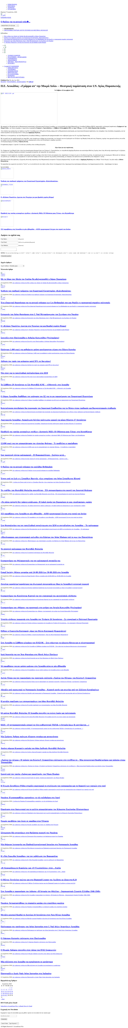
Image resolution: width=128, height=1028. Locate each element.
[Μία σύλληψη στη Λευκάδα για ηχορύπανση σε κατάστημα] (3, 958)
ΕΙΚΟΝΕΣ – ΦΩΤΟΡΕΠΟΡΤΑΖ (17, 61)
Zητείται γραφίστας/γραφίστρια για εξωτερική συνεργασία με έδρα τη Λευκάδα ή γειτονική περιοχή (45, 584)
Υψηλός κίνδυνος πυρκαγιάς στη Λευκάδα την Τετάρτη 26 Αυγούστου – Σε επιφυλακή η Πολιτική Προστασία (49, 619)
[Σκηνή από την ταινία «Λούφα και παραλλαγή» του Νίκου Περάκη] (3, 770)
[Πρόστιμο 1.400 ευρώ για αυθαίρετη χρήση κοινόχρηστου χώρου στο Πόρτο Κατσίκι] (3, 346)
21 (8, 993)
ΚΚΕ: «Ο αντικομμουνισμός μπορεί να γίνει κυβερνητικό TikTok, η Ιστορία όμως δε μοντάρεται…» (45, 725)
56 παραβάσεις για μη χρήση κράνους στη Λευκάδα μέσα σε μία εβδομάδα (33, 666)
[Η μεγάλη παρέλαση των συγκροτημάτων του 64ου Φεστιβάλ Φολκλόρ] (3, 698)
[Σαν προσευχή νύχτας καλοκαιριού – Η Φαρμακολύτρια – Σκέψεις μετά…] (3, 451)
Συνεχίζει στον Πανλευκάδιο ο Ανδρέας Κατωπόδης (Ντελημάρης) (30, 338)
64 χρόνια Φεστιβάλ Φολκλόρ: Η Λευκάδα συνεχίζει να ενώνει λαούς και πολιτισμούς (38, 713)
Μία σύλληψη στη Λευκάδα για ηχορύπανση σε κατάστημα (27, 962)
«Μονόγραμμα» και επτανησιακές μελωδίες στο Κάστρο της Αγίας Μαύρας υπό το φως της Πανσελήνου (47, 537)
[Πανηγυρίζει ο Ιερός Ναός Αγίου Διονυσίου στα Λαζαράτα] (3, 970)
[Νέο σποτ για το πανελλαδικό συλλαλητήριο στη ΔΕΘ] (3, 369)
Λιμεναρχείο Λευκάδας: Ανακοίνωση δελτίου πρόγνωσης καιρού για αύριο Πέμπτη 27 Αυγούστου (43, 420)
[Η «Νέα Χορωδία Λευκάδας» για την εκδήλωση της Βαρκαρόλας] (3, 853)
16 (12, 991)
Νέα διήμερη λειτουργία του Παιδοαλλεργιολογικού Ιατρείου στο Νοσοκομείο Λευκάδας (39, 844)
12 (5, 991)
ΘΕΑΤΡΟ (3, 81)
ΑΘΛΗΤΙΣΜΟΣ (12, 60)
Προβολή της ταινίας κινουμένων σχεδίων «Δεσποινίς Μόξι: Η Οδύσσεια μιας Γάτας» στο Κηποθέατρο (37, 213)
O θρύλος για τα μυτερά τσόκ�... (15, 22)
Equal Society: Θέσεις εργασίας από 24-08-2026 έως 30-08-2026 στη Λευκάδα (35, 572)
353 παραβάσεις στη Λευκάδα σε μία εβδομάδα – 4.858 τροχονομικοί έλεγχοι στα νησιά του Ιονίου (36, 229)
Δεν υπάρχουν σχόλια (41, 283)
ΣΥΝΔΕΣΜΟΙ (12, 9)
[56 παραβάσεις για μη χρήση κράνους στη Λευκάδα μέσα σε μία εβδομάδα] (3, 663)
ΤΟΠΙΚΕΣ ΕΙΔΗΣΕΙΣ (14, 55)
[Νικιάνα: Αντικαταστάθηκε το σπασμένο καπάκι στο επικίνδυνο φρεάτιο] (3, 899)
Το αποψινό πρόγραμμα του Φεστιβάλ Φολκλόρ (22, 549)
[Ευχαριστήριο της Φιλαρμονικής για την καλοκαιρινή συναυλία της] (3, 557)
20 (7, 993)
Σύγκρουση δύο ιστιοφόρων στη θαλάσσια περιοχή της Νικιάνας (29, 833)
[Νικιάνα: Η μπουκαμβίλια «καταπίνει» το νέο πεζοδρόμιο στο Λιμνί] (3, 794)
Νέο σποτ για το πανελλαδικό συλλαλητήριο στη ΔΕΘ (24, 373)
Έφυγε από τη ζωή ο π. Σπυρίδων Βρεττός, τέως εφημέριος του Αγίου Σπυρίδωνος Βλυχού (40, 478)
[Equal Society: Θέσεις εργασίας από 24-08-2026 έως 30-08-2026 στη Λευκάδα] (3, 569)
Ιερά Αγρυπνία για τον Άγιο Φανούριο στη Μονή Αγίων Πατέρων (29, 654)
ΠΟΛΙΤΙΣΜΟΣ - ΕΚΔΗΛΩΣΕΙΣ (16, 81)
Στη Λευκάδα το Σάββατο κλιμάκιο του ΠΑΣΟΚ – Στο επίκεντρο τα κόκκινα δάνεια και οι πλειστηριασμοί (48, 643)
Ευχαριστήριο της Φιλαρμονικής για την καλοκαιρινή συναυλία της (30, 561)
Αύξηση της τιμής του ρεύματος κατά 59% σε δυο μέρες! (26, 361)
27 (7, 995)
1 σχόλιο (42, 482)
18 (3, 993)
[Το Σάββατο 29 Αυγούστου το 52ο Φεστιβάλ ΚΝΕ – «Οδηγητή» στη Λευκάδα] (3, 381)
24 (1, 995)
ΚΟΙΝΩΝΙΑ (11, 75)
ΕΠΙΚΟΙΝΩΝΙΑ (12, 4)
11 (3, 991)
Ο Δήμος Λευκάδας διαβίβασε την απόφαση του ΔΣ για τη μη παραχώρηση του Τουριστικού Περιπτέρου (47, 396)
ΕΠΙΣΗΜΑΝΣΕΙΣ (6, 17)
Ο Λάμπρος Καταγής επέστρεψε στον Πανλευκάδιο (23, 938)
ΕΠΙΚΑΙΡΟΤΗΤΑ (13, 68)
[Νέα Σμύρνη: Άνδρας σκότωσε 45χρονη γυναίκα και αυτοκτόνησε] (3, 733)
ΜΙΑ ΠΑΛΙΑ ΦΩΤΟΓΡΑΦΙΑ (16, 77)
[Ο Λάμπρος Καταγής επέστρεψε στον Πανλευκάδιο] (3, 935)
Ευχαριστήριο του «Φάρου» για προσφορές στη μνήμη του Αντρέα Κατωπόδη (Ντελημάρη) (41, 607)
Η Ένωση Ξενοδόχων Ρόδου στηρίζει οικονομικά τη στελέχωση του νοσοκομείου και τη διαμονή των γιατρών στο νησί (53, 786)
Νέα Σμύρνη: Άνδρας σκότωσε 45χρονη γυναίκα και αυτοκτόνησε (29, 736)
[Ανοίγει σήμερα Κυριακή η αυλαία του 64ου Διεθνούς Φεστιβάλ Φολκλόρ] (3, 745)
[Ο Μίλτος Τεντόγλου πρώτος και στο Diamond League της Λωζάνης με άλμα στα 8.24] (3, 876)
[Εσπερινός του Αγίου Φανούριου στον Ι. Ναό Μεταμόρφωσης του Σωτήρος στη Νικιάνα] (3, 311)
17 (1, 993)
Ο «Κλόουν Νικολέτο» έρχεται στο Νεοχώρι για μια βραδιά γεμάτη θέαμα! (25, 42)
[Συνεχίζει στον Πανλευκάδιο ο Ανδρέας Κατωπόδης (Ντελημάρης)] (3, 334)
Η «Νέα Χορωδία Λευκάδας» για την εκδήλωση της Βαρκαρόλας (29, 856)
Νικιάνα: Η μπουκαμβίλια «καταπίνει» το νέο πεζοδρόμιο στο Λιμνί (30, 797)
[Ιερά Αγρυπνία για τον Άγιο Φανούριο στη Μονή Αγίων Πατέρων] (3, 651)
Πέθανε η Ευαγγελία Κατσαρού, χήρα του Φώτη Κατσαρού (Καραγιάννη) (33, 631)
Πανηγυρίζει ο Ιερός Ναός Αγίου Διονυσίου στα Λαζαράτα (26, 973)
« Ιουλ (3, 999)
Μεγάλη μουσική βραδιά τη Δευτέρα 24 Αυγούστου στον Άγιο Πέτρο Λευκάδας (35, 915)
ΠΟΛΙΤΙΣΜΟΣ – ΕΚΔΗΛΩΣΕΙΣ (17, 57)
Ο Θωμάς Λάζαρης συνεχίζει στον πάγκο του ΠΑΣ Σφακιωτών (28, 950)
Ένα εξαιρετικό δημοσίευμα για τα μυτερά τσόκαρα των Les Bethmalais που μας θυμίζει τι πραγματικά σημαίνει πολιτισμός (38, 39)
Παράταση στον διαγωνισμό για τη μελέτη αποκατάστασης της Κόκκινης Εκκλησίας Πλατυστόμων (45, 809)
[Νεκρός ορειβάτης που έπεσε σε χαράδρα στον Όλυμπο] (3, 817)
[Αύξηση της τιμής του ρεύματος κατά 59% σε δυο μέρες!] (3, 358)
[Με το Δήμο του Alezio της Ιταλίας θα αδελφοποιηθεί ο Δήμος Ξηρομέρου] (3, 275)
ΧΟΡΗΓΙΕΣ (11, 7)
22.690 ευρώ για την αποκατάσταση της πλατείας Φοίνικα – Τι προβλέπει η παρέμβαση (39, 443)
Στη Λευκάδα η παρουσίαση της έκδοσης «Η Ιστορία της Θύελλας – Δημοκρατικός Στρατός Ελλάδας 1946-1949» (50, 891)
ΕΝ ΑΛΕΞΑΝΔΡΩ (13, 74)
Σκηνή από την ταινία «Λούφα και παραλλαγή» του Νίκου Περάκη (30, 774)
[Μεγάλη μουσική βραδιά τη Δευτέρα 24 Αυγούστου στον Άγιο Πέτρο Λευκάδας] (3, 911)
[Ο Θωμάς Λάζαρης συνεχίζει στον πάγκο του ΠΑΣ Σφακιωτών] (3, 946)
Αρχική (6, 66)
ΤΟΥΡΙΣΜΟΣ (12, 69)
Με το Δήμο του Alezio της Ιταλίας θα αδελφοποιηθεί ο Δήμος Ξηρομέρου (25, 36)
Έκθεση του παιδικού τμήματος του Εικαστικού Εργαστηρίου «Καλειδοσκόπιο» (26, 37)
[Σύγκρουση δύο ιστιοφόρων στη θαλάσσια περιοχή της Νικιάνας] (3, 829)
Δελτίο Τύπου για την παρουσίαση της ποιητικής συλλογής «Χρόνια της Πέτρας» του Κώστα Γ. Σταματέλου (48, 678)
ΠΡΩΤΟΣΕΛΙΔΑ (13, 72)
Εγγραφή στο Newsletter (9, 1009)
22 (10, 993)
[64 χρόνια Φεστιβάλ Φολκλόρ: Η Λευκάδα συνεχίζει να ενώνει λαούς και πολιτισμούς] (3, 709)
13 (7, 991)
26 (5, 995)
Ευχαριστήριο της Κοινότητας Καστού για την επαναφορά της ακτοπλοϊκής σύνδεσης (38, 596)
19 (5, 993)
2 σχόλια (35, 801)
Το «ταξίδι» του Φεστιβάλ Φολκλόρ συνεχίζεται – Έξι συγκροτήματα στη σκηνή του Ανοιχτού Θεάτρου (46, 490)
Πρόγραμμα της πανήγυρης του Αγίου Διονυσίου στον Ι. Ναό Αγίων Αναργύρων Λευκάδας (40, 926)
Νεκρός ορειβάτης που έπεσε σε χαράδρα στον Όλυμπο (25, 821)
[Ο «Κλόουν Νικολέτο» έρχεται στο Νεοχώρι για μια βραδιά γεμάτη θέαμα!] (3, 322)
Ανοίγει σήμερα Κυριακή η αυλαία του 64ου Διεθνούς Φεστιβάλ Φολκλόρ (33, 748)
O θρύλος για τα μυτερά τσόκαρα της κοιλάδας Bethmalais (27, 467)
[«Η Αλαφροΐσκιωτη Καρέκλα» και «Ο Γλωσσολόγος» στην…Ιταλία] (3, 864)
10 (1, 991)
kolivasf (31, 81)
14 (8, 991)
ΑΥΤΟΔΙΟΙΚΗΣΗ (13, 66)
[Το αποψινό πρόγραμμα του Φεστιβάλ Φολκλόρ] (3, 545)
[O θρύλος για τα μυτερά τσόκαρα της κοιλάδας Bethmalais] (3, 463)
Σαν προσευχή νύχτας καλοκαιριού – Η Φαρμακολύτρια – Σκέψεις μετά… (33, 455)
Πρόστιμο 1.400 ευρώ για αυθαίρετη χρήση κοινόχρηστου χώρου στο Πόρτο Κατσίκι (38, 349)
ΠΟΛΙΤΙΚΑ (11, 63)
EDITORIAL (11, 6)
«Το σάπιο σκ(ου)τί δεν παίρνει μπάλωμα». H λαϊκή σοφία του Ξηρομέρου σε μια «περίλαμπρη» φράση (46, 502)
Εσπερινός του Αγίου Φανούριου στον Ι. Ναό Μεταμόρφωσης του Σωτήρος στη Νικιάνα (28, 41)
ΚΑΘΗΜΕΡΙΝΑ (12, 58)
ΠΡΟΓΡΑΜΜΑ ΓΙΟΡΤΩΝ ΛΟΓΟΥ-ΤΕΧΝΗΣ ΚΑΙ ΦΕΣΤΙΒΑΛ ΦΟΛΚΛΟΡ (26, 30)
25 (3, 995)
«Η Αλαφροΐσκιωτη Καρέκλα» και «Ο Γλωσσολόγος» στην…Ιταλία (31, 868)
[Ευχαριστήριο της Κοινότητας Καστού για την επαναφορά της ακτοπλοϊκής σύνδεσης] (3, 592)
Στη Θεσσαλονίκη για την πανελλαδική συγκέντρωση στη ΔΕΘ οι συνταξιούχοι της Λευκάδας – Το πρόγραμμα (49, 525)
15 (10, 991)
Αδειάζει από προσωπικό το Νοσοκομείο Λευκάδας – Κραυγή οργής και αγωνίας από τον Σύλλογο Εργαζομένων (50, 690)
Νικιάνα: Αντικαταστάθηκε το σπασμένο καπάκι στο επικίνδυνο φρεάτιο (32, 903)
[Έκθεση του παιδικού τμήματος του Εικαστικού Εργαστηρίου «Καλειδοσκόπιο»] (3, 287)
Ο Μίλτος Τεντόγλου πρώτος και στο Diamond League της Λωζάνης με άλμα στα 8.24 (39, 880)
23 (12, 993)
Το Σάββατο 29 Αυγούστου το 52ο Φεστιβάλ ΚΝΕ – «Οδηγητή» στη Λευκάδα (35, 384)
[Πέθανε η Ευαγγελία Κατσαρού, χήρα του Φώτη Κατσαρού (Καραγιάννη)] (3, 627)
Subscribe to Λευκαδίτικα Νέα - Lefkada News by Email (16, 1006)
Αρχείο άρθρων (5, 266)
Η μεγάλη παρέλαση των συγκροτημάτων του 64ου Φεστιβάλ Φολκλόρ (32, 701)
